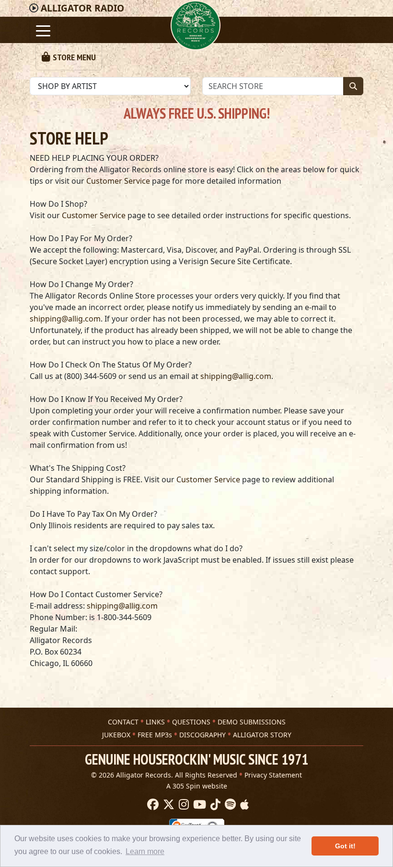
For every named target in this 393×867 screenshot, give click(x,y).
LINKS (155, 721)
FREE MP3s (155, 734)
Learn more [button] (145, 851)
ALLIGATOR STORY (262, 734)
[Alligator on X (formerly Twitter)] (167, 805)
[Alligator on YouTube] (198, 805)
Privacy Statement (273, 774)
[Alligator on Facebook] (152, 805)
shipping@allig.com (65, 318)
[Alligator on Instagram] (182, 805)
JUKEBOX (116, 734)
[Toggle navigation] (43, 30)
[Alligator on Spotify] (229, 805)
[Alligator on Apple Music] (243, 805)
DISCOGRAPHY (202, 734)
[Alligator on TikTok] (214, 805)
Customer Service (118, 181)
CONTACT (123, 721)
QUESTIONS (191, 721)
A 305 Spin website (196, 785)
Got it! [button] (345, 846)
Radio (82, 8)
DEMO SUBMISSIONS (252, 721)
